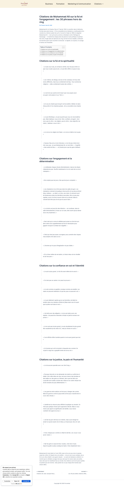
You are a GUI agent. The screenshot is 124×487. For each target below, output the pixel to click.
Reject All (16, 481)
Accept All (26, 481)
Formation (60, 4)
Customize (7, 481)
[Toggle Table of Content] (62, 47)
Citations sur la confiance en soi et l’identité (52, 52)
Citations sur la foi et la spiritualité (49, 49)
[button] (102, 4)
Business (49, 4)
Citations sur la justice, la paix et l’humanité (52, 54)
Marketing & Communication (79, 4)
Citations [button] (98, 4)
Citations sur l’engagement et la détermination (52, 51)
